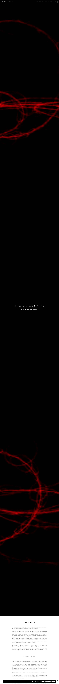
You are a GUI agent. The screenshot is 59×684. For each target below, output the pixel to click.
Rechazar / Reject (46, 681)
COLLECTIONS (41, 1)
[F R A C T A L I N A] (7, 2)
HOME (36, 1)
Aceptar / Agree (52, 681)
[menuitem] (37, 2)
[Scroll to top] (57, 680)
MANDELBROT (46, 1)
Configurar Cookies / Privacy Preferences (36, 681)
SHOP (51, 1)
